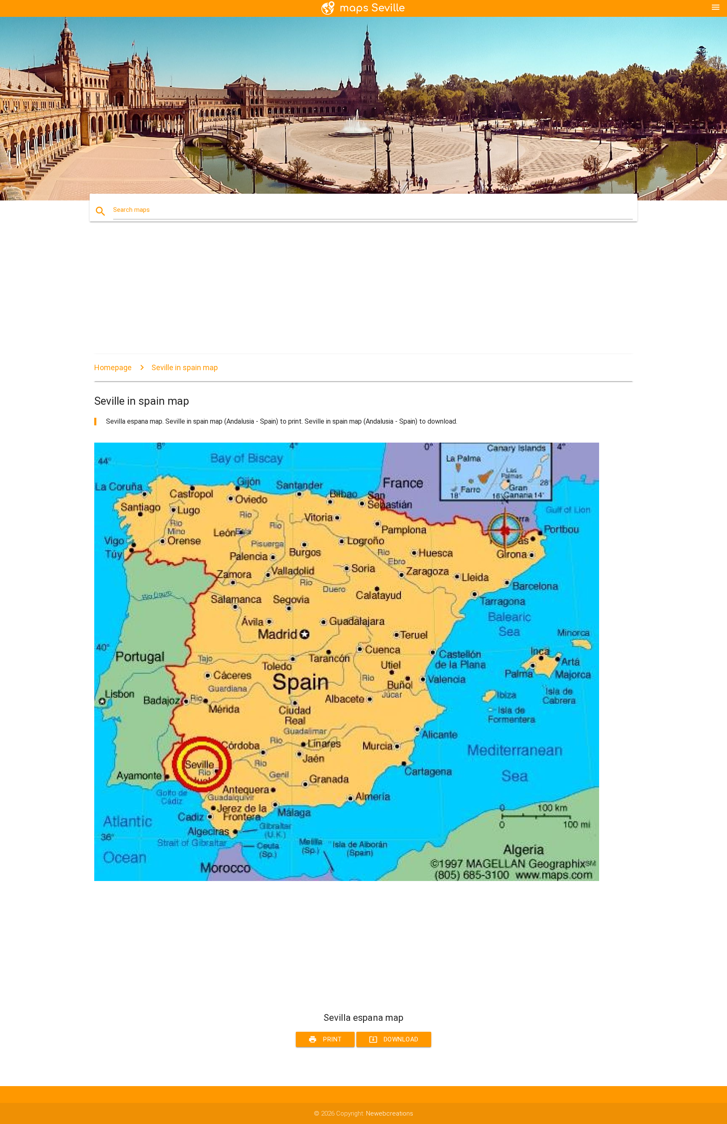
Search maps (131, 210)
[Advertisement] (346, 295)
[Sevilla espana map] (346, 879)
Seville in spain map (184, 367)
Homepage (113, 367)
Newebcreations (389, 1113)
